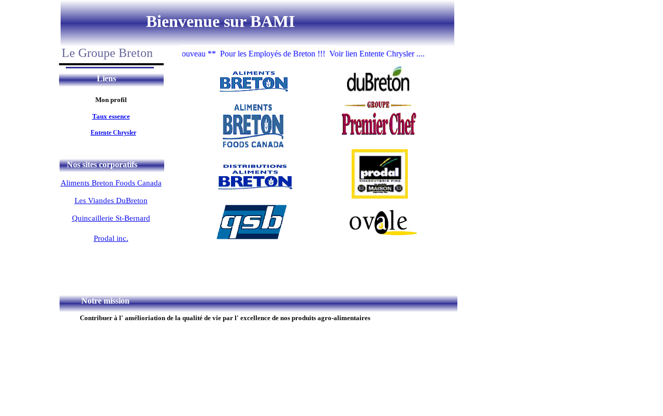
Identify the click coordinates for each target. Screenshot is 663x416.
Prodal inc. (111, 238)
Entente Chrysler (113, 132)
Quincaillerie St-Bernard (111, 218)
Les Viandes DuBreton (111, 200)
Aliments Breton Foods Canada (111, 183)
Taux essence (111, 116)
